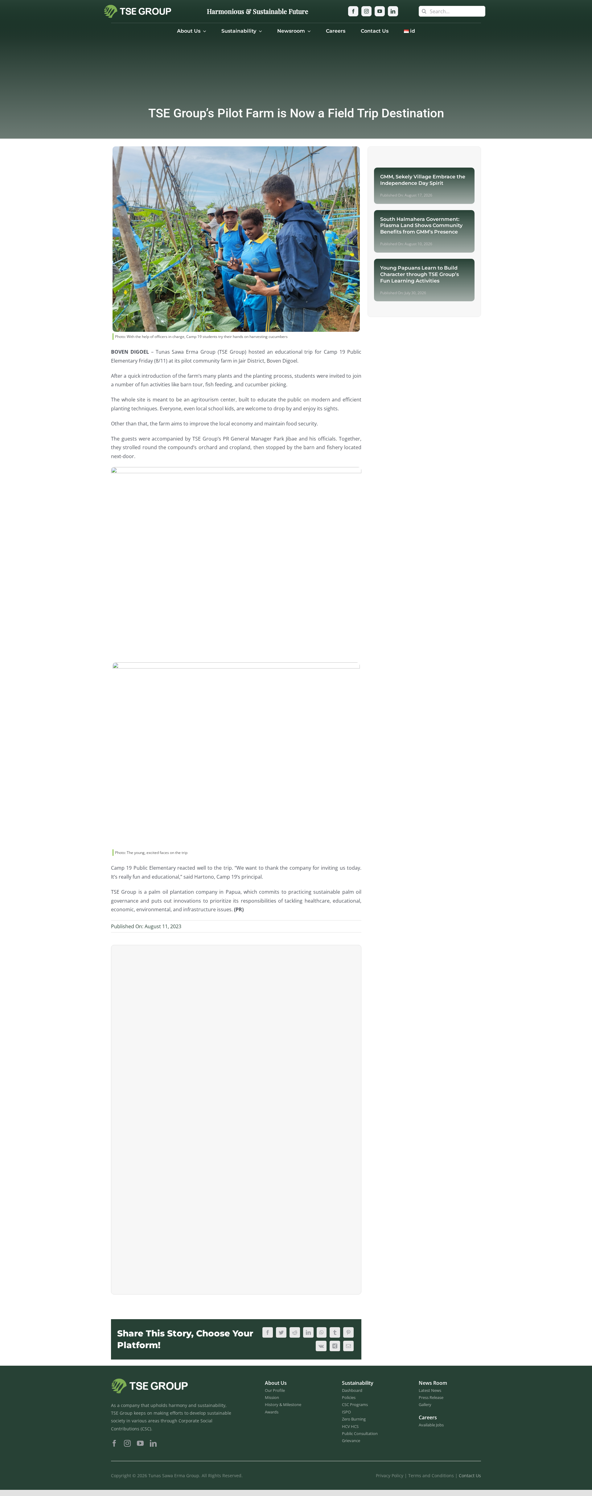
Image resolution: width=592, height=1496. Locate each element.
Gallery (425, 1404)
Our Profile (275, 1390)
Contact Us (470, 1475)
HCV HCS (350, 1426)
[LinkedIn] (308, 1332)
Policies (349, 1397)
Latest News (430, 1390)
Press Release (431, 1397)
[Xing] (335, 1346)
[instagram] (366, 11)
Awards (271, 1412)
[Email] (348, 1346)
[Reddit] (295, 1332)
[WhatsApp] (321, 1332)
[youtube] (380, 11)
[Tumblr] (335, 1332)
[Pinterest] (348, 1332)
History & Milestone (283, 1404)
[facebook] (353, 11)
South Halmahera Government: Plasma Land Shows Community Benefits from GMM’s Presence (421, 225)
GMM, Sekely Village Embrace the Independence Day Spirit (422, 180)
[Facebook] (267, 1332)
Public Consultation (360, 1433)
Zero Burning (354, 1419)
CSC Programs (355, 1404)
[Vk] (321, 1346)
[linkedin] (393, 11)
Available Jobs (431, 1425)
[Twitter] (281, 1332)
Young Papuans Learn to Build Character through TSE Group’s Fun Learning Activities (419, 274)
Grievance (351, 1440)
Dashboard (352, 1390)
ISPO (346, 1412)
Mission (272, 1397)
